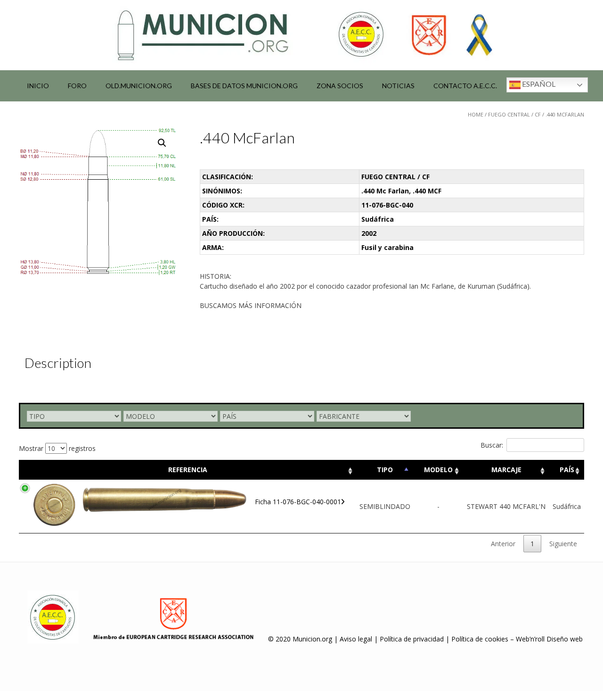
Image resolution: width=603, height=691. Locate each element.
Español (538, 83)
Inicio (38, 86)
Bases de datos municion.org (244, 86)
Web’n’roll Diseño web (549, 638)
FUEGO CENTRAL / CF (514, 114)
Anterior (503, 543)
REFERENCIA (187, 469)
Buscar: (492, 445)
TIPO (385, 469)
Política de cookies (479, 638)
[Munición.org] (301, 34)
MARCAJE (506, 469)
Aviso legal (356, 638)
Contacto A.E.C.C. (465, 86)
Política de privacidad (412, 638)
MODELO (438, 469)
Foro (77, 86)
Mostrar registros (57, 448)
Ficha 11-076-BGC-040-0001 (298, 501)
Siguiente (563, 543)
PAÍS (567, 469)
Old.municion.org (139, 86)
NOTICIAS (398, 86)
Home (475, 114)
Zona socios (340, 86)
